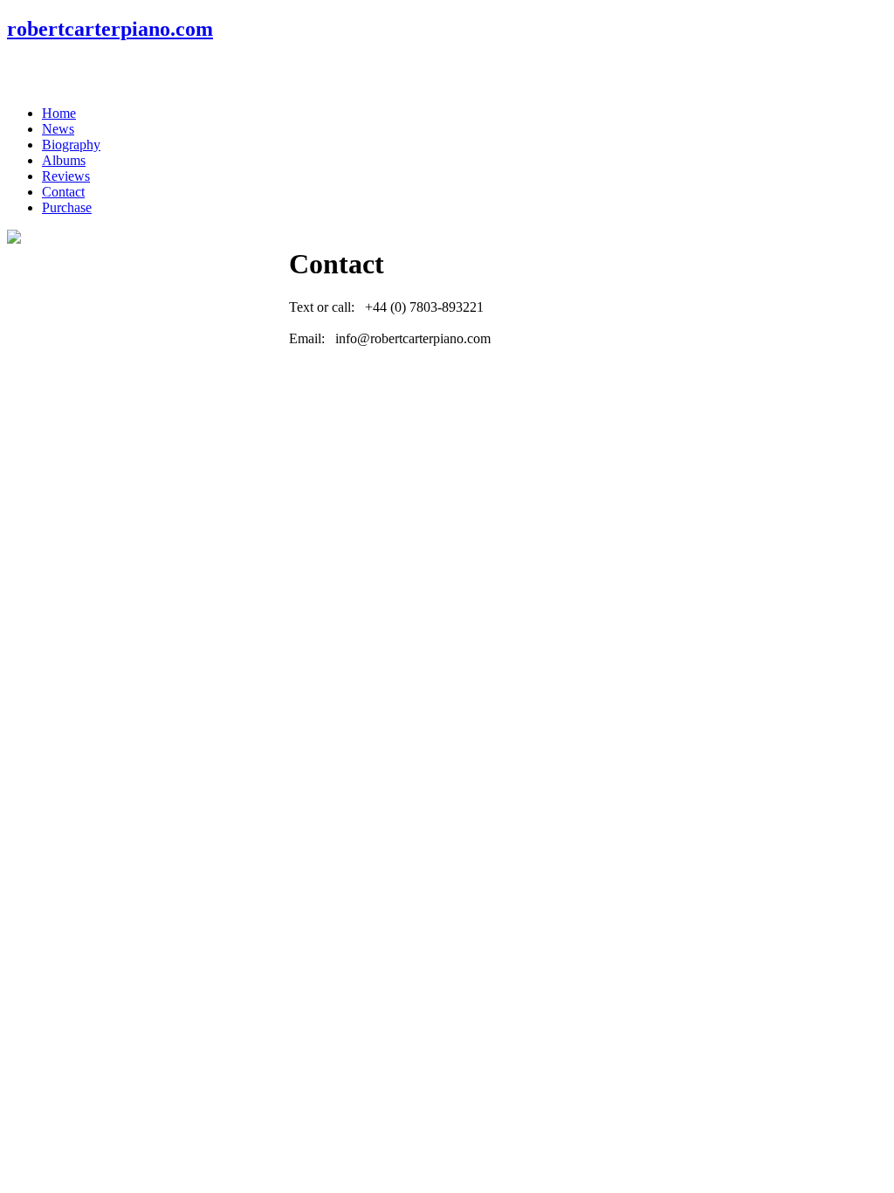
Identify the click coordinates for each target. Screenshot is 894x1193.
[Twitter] (55, 73)
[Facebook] (21, 73)
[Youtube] (88, 73)
